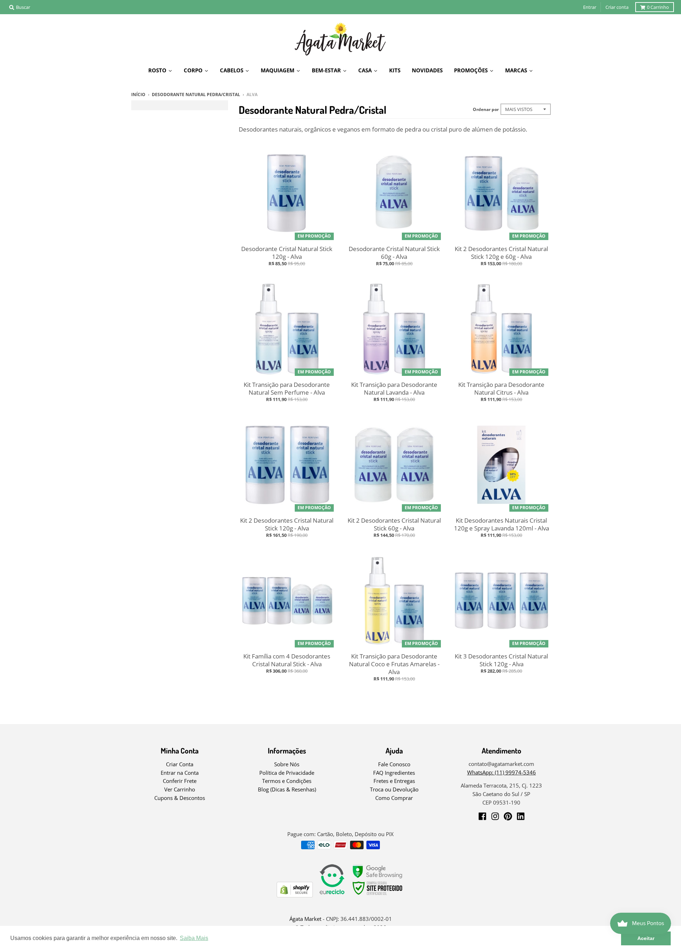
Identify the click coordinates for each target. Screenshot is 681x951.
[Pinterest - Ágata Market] (508, 816)
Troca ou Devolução (394, 789)
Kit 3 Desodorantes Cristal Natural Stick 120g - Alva (501, 660)
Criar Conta (179, 764)
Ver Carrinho (179, 789)
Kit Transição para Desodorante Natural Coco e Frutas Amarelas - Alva (394, 664)
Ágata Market (305, 918)
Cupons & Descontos (179, 797)
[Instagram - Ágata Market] (495, 816)
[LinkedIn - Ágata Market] (520, 816)
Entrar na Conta (180, 772)
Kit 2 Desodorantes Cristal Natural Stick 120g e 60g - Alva (501, 253)
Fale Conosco (394, 764)
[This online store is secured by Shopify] (295, 895)
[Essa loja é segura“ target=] (377, 895)
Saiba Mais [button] (194, 938)
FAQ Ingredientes (394, 772)
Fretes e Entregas (394, 780)
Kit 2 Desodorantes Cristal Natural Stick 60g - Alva (394, 524)
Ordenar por (486, 109)
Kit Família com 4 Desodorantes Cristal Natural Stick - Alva (286, 660)
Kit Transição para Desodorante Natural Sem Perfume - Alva (287, 388)
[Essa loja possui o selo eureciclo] (332, 895)
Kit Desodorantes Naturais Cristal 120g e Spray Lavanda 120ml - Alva (501, 524)
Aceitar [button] (645, 938)
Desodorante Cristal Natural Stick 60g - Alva (394, 253)
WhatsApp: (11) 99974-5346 (501, 772)
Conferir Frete (179, 780)
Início (138, 94)
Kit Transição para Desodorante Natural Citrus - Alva (501, 388)
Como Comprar (394, 797)
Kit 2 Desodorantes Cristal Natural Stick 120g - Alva (286, 524)
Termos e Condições (286, 780)
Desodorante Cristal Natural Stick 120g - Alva (286, 253)
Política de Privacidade (286, 772)
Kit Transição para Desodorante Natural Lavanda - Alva (394, 388)
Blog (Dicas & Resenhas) (287, 789)
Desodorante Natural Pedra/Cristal (196, 94)
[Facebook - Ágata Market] (482, 816)
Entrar (589, 7)
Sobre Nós (286, 764)
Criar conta (617, 7)
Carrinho (658, 7)
